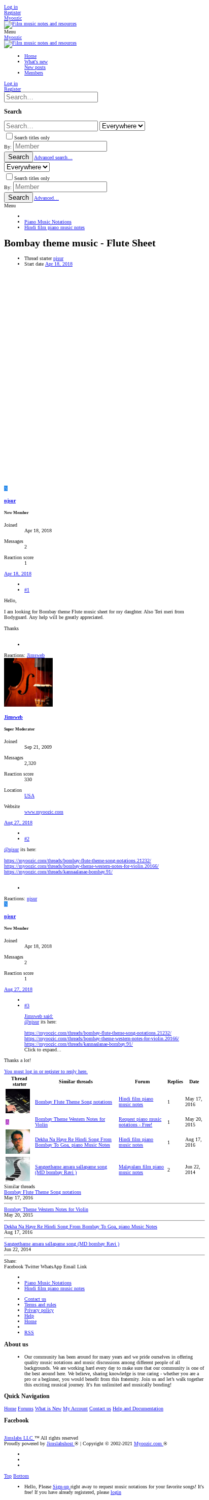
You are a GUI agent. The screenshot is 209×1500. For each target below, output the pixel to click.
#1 (26, 590)
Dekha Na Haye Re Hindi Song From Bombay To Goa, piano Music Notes (73, 1142)
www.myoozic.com (43, 812)
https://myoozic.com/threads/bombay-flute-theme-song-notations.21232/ (77, 860)
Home (30, 1321)
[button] (10, 31)
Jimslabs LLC (19, 1438)
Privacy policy (39, 1310)
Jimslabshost (61, 1443)
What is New (48, 1408)
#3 (26, 1005)
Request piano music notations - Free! (140, 1121)
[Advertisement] (104, 376)
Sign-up (62, 1486)
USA (29, 795)
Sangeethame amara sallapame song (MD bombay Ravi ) (71, 1169)
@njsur (11, 849)
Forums (25, 1408)
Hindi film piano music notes (136, 1101)
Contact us (35, 1299)
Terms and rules (40, 1304)
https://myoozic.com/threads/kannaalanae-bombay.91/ (58, 871)
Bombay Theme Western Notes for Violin (46, 1209)
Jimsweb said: (38, 1016)
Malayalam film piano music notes (141, 1169)
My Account (75, 1408)
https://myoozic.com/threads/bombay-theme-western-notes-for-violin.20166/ (81, 866)
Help (29, 1316)
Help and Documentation (138, 1408)
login (116, 1492)
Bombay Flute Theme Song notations (73, 1102)
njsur (58, 258)
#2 (26, 839)
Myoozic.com (148, 1443)
